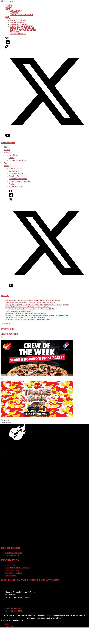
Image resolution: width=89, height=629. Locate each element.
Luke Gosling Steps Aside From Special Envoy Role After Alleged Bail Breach (31, 309)
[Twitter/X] (46, 132)
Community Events (19, 24)
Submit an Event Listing (21, 26)
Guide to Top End (18, 20)
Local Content (10, 576)
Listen (8, 5)
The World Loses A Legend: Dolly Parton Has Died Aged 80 (25, 317)
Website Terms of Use (13, 573)
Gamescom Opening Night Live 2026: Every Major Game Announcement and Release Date (36, 315)
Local (8, 18)
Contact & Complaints (13, 553)
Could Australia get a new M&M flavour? (19, 311)
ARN (7, 624)
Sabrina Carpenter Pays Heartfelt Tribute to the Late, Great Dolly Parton (30, 302)
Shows (8, 7)
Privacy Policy (10, 565)
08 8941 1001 (16, 611)
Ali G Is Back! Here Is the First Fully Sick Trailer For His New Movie (28, 307)
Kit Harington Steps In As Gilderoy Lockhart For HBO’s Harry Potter (28, 319)
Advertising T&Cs (12, 570)
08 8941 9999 (16, 608)
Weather (14, 32)
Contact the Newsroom (21, 15)
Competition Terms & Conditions (17, 568)
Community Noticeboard (22, 28)
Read (8, 9)
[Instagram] (7, 49)
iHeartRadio (9, 626)
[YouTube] (7, 137)
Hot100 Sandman (18, 34)
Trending (14, 13)
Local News (16, 11)
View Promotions (9, 334)
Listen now (6, 143)
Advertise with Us (12, 555)
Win (7, 17)
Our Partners (17, 22)
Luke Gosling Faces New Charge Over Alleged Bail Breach (25, 313)
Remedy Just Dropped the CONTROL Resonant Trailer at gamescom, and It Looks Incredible (37, 305)
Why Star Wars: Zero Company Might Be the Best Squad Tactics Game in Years (32, 300)
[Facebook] (7, 44)
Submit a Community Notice (23, 30)
